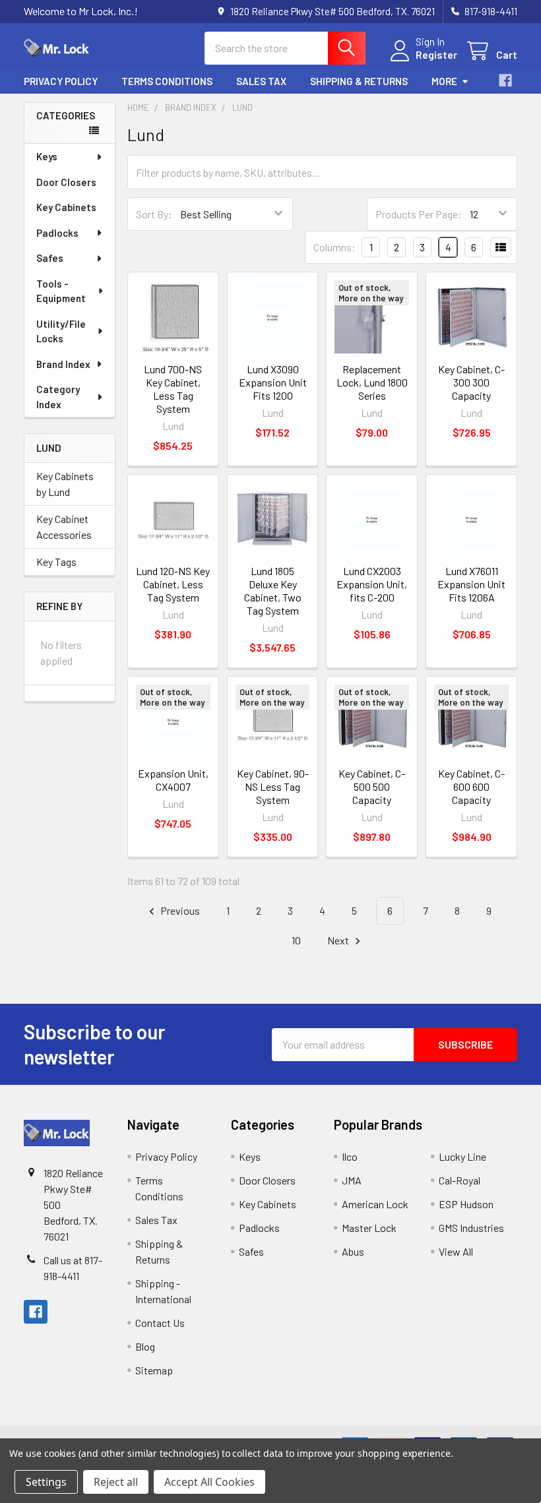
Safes (49, 258)
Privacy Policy (61, 81)
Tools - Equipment (61, 291)
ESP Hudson (466, 1204)
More (444, 81)
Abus (353, 1251)
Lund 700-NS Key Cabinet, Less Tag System (173, 389)
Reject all (116, 1482)
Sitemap (154, 1370)
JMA (352, 1180)
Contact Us (160, 1322)
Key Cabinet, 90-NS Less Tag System (273, 786)
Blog (145, 1346)
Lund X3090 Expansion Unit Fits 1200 (273, 382)
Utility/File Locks (61, 331)
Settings (46, 1482)
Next (339, 940)
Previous (179, 910)
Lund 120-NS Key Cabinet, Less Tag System (173, 584)
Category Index (58, 396)
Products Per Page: (418, 214)
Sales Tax (261, 81)
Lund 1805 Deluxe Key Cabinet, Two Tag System (273, 591)
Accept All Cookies (209, 1482)
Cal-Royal (459, 1180)
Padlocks (57, 233)
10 (296, 940)
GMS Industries (471, 1227)
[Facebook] (505, 80)
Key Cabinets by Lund (65, 484)
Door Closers (66, 182)
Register (436, 54)
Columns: (334, 247)
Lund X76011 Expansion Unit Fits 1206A (471, 584)
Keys (46, 156)
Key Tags (56, 561)
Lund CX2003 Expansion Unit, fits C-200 (371, 584)
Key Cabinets (66, 207)
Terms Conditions (166, 81)
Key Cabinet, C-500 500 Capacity (371, 786)
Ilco (350, 1156)
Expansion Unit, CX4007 (173, 780)
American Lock (375, 1204)
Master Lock (369, 1227)
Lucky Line (462, 1156)
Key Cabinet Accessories (64, 526)
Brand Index (63, 364)
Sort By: (154, 214)
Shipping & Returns (359, 81)
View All (456, 1251)
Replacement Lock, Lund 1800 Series (372, 382)
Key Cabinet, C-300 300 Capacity (471, 382)
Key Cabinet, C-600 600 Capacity (471, 786)
